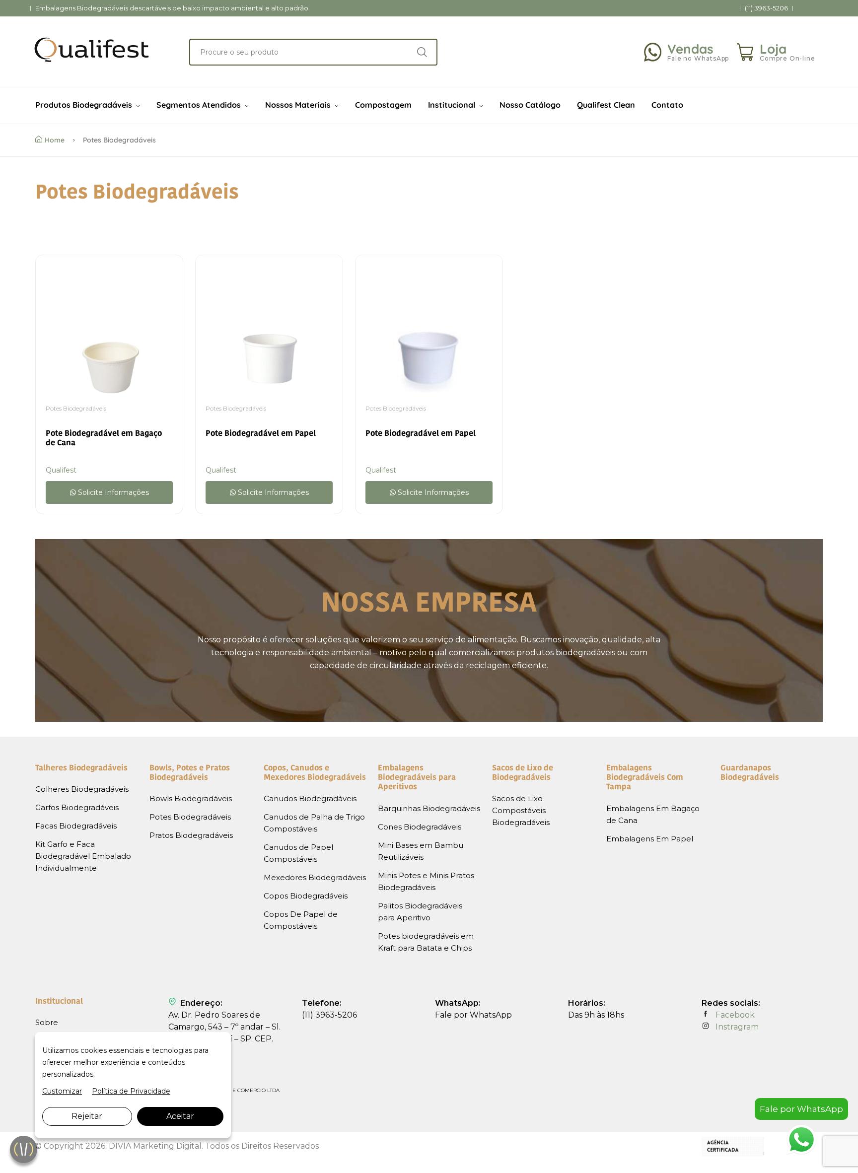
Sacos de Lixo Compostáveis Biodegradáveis (521, 810)
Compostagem (383, 105)
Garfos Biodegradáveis (77, 807)
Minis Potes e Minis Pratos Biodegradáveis (426, 881)
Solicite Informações (112, 492)
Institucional (452, 105)
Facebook (734, 1015)
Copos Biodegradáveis (306, 895)
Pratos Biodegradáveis (191, 835)
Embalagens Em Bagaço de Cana (653, 814)
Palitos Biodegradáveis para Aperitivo (420, 911)
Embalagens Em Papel (649, 838)
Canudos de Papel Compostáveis (298, 853)
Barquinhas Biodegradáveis (429, 808)
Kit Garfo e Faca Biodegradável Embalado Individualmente (83, 856)
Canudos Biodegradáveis (310, 798)
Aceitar (180, 1116)
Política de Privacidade (131, 1091)
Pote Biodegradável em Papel (261, 434)
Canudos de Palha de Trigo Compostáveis (314, 822)
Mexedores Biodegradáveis (315, 877)
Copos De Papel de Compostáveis (301, 920)
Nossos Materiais (299, 105)
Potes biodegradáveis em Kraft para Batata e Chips (426, 942)
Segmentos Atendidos (199, 105)
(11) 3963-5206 (766, 8)
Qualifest (61, 470)
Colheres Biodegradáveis (82, 789)
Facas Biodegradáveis (76, 825)
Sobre (46, 1022)
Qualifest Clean (606, 105)
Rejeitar (87, 1116)
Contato (667, 105)
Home (55, 140)
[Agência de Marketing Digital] (733, 1154)
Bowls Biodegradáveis (190, 798)
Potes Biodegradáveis (76, 408)
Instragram (736, 1027)
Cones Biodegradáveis (419, 826)
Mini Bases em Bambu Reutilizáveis (420, 851)
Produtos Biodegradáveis (84, 105)
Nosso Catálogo (530, 105)
